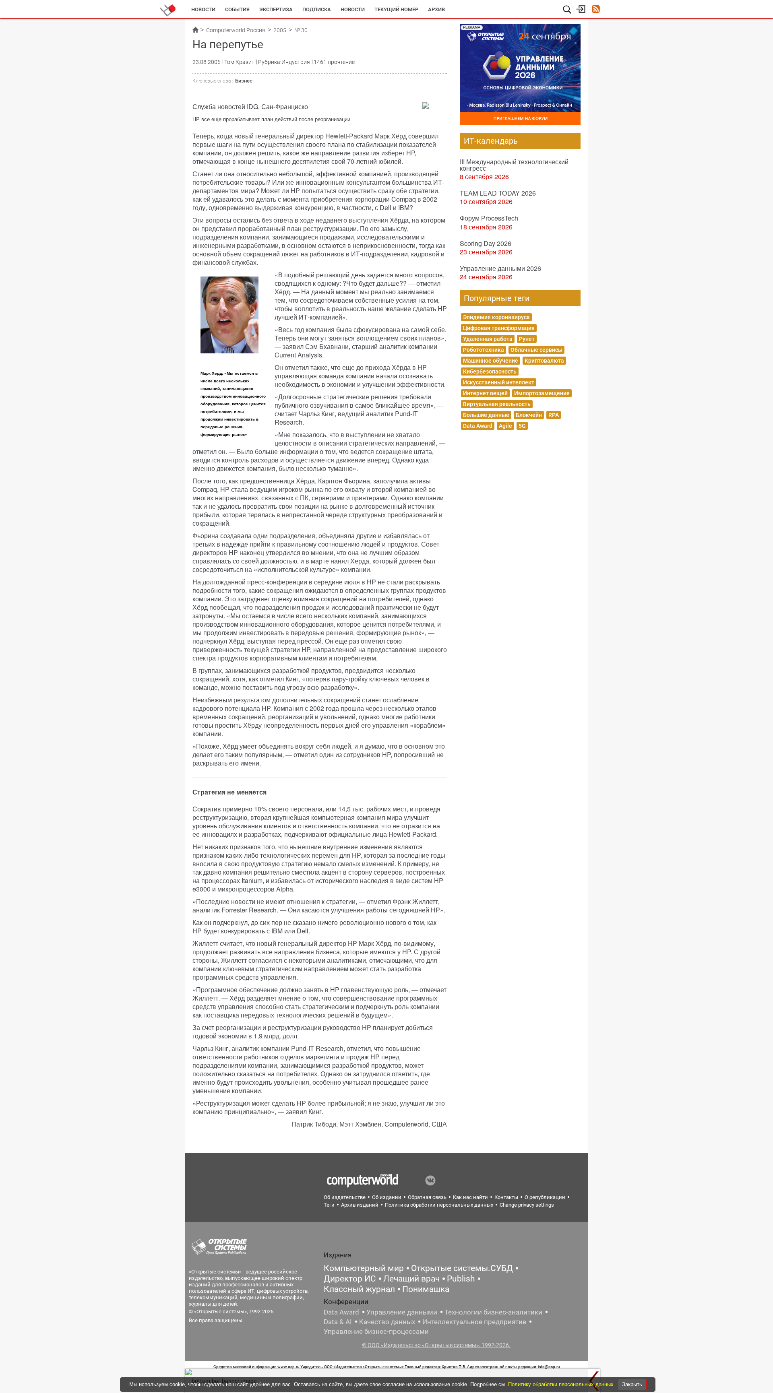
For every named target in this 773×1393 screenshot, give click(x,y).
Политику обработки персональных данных (561, 1384)
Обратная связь (427, 1197)
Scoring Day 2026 (485, 243)
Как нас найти (470, 1197)
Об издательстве (345, 1197)
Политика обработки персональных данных (439, 1205)
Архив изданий (359, 1205)
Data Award (477, 426)
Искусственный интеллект (498, 382)
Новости (203, 9)
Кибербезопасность (490, 371)
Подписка (316, 9)
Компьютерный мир (364, 1268)
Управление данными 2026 (500, 268)
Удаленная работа (488, 339)
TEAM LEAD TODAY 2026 (498, 193)
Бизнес (243, 81)
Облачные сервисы (536, 350)
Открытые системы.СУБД (462, 1268)
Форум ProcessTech (489, 218)
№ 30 (301, 30)
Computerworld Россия (235, 30)
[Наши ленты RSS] (596, 10)
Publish (461, 1279)
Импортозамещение (542, 393)
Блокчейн (529, 415)
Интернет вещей (485, 393)
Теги (329, 1205)
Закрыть (632, 1384)
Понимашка (425, 1289)
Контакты (506, 1197)
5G (522, 426)
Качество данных (387, 1322)
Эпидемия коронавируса (496, 317)
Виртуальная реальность (497, 404)
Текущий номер (396, 9)
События (237, 9)
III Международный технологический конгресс (514, 165)
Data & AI (338, 1322)
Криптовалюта (544, 360)
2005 (279, 30)
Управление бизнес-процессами (376, 1331)
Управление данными (401, 1312)
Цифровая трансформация (499, 328)
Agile (505, 426)
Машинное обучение (490, 360)
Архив (436, 9)
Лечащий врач (411, 1279)
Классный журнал (359, 1289)
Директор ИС (350, 1279)
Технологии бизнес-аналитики (493, 1312)
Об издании (386, 1197)
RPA (553, 415)
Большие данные (486, 415)
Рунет (527, 339)
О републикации (545, 1197)
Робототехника (483, 350)
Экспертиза (276, 9)
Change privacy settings (527, 1205)
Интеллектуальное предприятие (474, 1322)
